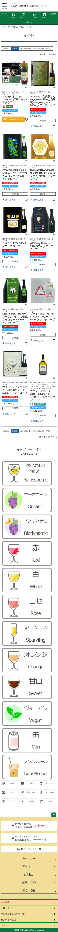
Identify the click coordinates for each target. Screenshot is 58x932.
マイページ (34, 17)
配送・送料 (29, 882)
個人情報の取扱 (8, 919)
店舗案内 (53, 14)
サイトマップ (7, 925)
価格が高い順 (38, 48)
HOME (3, 27)
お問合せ (29, 22)
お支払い (29, 874)
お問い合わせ (7, 908)
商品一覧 (13, 17)
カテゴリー (29, 858)
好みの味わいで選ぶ (16, 27)
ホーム (4, 14)
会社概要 (5, 902)
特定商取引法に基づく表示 (13, 914)
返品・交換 (29, 890)
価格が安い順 (25, 48)
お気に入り (23, 17)
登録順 (48, 48)
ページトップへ (53, 815)
